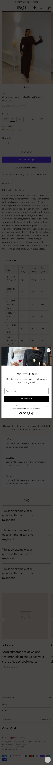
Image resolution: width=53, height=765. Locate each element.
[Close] (49, 350)
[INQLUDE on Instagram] (28, 414)
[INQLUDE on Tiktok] (32, 414)
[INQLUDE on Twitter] (24, 414)
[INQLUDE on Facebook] (20, 414)
